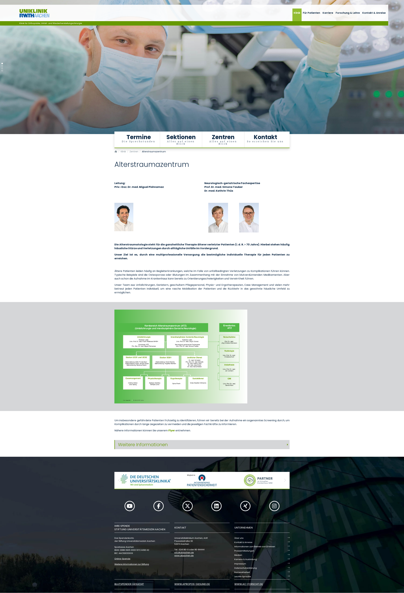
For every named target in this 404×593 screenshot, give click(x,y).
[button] (119, 480)
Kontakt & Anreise (374, 13)
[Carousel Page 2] (2, 66)
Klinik (297, 13)
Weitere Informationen (143, 444)
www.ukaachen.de (184, 555)
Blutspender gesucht (129, 584)
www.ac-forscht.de (248, 584)
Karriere (328, 13)
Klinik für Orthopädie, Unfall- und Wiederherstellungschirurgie (50, 23)
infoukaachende (184, 552)
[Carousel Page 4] (2, 70)
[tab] (202, 444)
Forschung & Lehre (348, 13)
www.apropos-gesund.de (192, 584)
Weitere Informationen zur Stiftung (131, 564)
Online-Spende (122, 558)
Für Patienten (311, 13)
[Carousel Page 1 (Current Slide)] (2, 63)
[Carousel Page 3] (2, 68)
